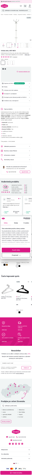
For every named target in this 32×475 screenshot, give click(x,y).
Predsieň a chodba (8, 14)
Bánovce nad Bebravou (8, 409)
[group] (16, 32)
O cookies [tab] (26, 223)
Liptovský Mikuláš (7, 414)
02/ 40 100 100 (12, 172)
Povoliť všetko (16, 250)
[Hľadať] (3, 10)
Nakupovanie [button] (4, 449)
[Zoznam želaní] (21, 6)
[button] (16, 83)
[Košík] (25, 6)
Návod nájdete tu (20, 373)
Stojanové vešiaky (22, 14)
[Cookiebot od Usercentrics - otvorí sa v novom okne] (23, 219)
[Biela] (3, 63)
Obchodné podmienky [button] (6, 458)
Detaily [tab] (16, 223)
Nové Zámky (22, 412)
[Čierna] (8, 63)
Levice (4, 412)
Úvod (2, 14)
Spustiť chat (25, 172)
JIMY (21, 137)
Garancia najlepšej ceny (24, 71)
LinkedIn (22, 444)
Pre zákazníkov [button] (5, 454)
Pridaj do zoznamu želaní (30, 40)
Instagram (13, 444)
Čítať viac (5, 207)
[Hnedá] (13, 63)
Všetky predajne (6, 421)
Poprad (20, 414)
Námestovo (21, 409)
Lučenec (4, 416)
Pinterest (19, 444)
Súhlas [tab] (6, 223)
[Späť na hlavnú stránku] (4, 6)
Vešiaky (15, 14)
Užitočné (17, 212)
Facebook (10, 444)
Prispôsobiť (15, 255)
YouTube (16, 444)
